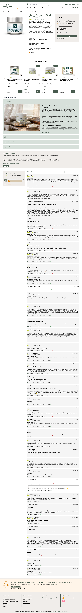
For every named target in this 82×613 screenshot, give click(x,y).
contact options (53, 584)
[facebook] (43, 598)
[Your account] (75, 7)
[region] (15, 26)
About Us (66, 4)
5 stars (5, 179)
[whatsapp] (56, 598)
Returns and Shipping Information (10, 601)
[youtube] (49, 598)
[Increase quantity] (66, 32)
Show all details (45, 132)
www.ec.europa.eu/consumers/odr (61, 611)
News (70, 4)
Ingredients (9, 137)
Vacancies (5, 604)
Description (9, 101)
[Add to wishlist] (21, 75)
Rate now (6, 166)
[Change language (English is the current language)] (78, 4)
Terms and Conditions (27, 598)
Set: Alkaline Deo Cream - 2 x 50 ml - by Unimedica (49, 80)
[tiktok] (52, 598)
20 (23, 179)
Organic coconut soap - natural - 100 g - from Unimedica (67, 80)
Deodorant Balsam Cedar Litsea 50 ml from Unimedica (14, 80)
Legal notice (25, 601)
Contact (73, 4)
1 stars (5, 184)
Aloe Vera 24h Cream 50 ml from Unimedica (31, 80)
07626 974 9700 (44, 1)
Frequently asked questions (9, 599)
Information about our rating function (11, 163)
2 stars (5, 182)
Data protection (26, 599)
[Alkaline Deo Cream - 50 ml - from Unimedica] (15, 26)
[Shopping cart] (78, 7)
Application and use (11, 142)
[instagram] (46, 598)
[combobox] (39, 4)
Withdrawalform (26, 603)
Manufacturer (10, 146)
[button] (4, 79)
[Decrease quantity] (63, 32)
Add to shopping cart (67, 36)
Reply (28, 187)
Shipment (5, 603)
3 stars (5, 181)
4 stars (5, 180)
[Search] (28, 4)
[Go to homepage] (7, 6)
